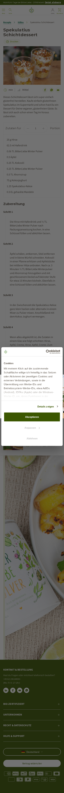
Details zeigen (45, 406)
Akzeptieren (32, 417)
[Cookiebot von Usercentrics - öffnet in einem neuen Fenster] (46, 352)
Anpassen (30, 427)
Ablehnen (32, 438)
